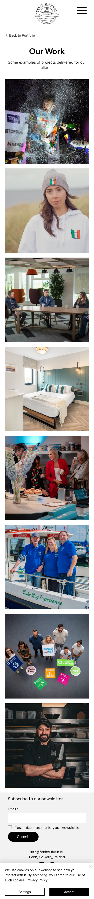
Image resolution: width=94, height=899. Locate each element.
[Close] (87, 869)
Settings (25, 891)
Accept (69, 891)
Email (13, 809)
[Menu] (81, 10)
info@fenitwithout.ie (46, 852)
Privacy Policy (37, 880)
